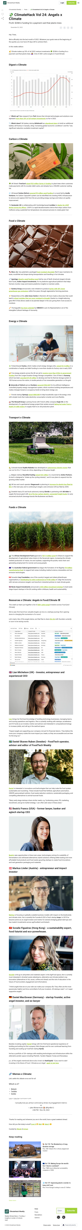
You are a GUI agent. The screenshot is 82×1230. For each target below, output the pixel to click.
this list (52, 619)
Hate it (47, 1124)
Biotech (13, 1089)
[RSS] (64, 1217)
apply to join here (53, 1063)
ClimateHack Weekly (15, 9)
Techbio (14, 1091)
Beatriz (11, 855)
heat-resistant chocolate (45, 272)
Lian (10, 719)
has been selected (27, 308)
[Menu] (78, 2)
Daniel (11, 788)
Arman (25, 1129)
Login (62, 3)
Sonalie (11, 975)
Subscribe (71, 3)
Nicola (19, 1129)
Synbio (13, 1094)
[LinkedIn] (58, 1217)
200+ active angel (44, 605)
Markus (11, 915)
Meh (40, 1124)
